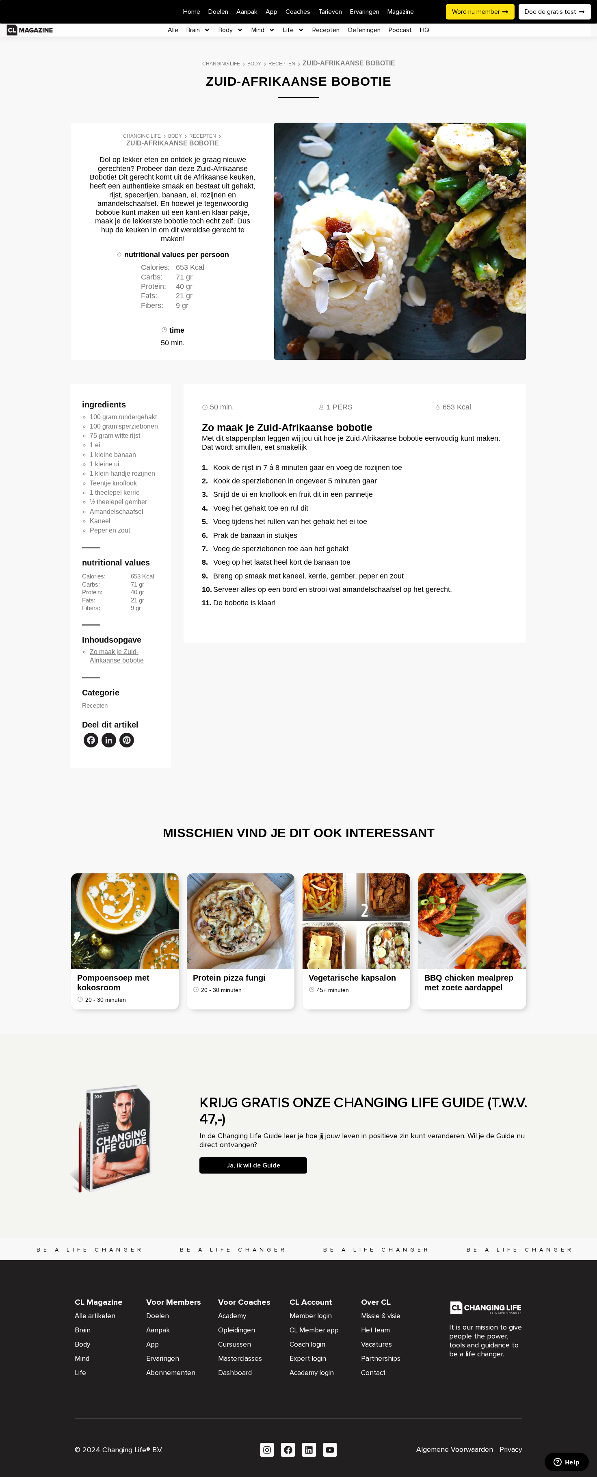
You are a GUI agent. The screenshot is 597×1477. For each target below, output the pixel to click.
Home (191, 12)
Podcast (400, 30)
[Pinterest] (127, 741)
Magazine (400, 12)
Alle (173, 30)
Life (288, 30)
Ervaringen (364, 12)
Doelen (218, 12)
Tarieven (330, 12)
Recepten (326, 30)
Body (225, 30)
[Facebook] (91, 741)
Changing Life (221, 64)
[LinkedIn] (109, 741)
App (271, 12)
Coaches (298, 12)
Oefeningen (364, 30)
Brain (193, 30)
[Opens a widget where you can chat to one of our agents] (566, 1463)
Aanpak (246, 12)
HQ (424, 30)
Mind (257, 30)
